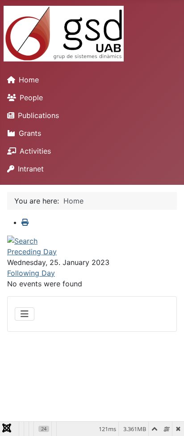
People (31, 97)
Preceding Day (32, 251)
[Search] (22, 240)
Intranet (31, 168)
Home (29, 79)
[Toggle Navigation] (24, 314)
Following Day (31, 273)
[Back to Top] (168, 419)
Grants (30, 133)
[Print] (25, 222)
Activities (35, 151)
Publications (38, 115)
